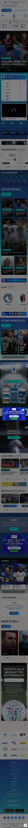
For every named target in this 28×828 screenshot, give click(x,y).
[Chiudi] (23, 410)
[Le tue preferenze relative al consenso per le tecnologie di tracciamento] (25, 825)
